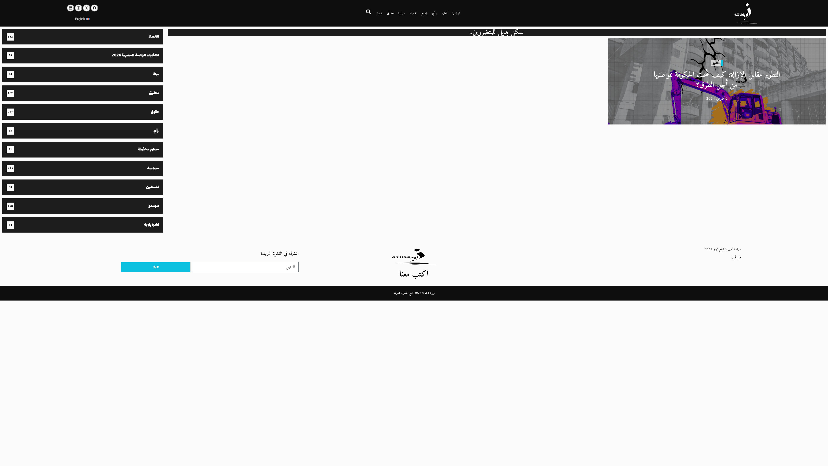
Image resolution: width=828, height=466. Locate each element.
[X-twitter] (86, 8)
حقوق (390, 13)
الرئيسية (456, 13)
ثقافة (380, 13)
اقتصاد (413, 13)
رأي (434, 13)
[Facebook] (94, 8)
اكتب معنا (414, 274)
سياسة (401, 13)
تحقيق (444, 13)
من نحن (736, 257)
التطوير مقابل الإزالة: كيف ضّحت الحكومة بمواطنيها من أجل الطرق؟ (717, 80)
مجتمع (424, 13)
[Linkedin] (70, 8)
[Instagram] (78, 8)
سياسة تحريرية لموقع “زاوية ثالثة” (722, 249)
